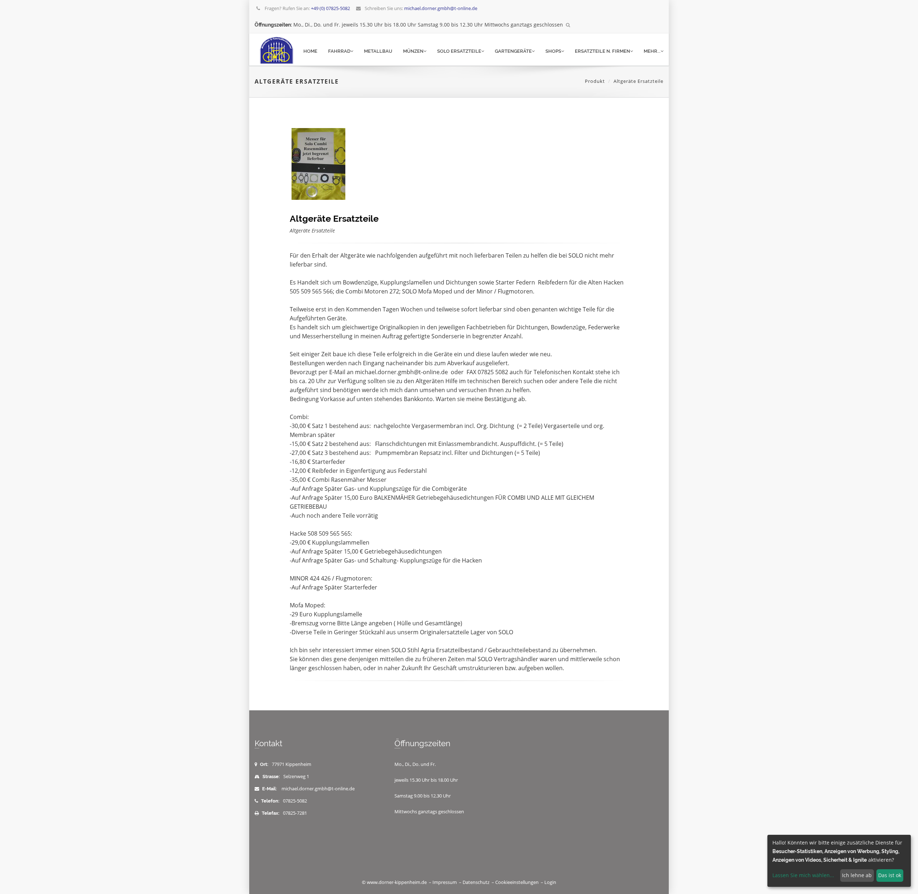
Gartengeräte (513, 51)
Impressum (444, 882)
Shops (553, 51)
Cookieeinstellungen (517, 882)
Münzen (413, 51)
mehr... (652, 51)
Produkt (595, 81)
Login (550, 882)
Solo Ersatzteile (459, 51)
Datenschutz (476, 882)
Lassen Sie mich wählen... (803, 875)
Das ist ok (889, 875)
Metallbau (378, 51)
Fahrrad (339, 51)
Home (310, 51)
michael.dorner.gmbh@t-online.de (318, 789)
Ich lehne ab (857, 875)
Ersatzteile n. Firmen (602, 51)
